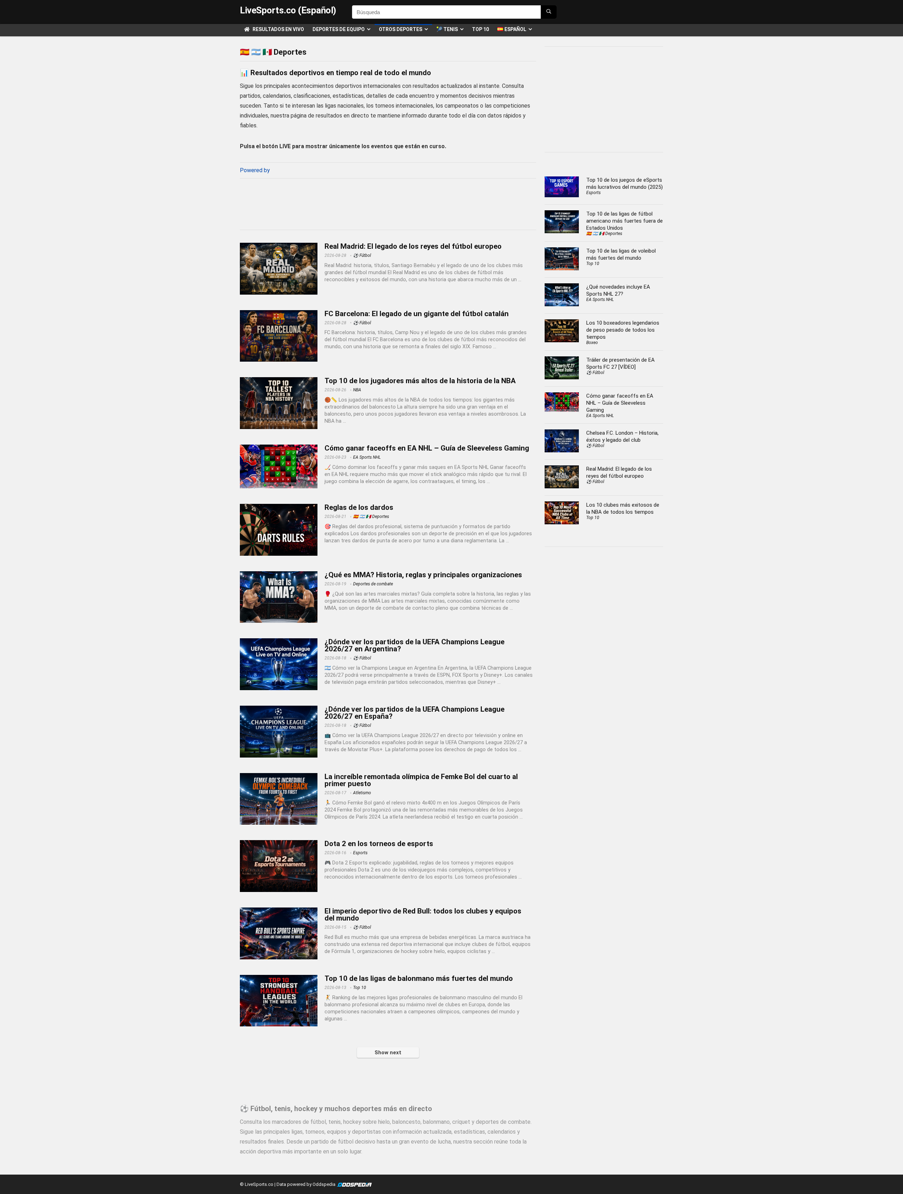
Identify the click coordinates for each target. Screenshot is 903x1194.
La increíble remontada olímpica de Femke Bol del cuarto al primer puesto (421, 780)
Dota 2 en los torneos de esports (379, 843)
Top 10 (480, 29)
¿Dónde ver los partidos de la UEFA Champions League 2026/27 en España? (414, 712)
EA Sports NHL (367, 457)
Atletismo (362, 792)
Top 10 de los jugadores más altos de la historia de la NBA (420, 380)
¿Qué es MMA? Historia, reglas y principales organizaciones (423, 575)
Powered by (255, 170)
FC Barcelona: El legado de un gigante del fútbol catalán (417, 313)
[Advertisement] (388, 202)
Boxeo (592, 342)
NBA (357, 389)
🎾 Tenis (447, 29)
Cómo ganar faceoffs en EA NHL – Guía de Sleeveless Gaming (427, 448)
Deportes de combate (373, 583)
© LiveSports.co (256, 1184)
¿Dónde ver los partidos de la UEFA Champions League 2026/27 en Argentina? (414, 645)
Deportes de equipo (339, 29)
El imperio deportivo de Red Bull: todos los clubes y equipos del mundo (423, 914)
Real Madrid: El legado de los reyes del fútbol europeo (413, 246)
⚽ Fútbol (362, 255)
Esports (360, 852)
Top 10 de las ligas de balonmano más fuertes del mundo (419, 978)
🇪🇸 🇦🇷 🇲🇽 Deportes (371, 516)
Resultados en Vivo (277, 29)
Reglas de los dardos (359, 507)
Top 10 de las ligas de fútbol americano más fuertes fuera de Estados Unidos (624, 221)
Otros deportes (400, 29)
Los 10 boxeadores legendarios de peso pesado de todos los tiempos (622, 330)
